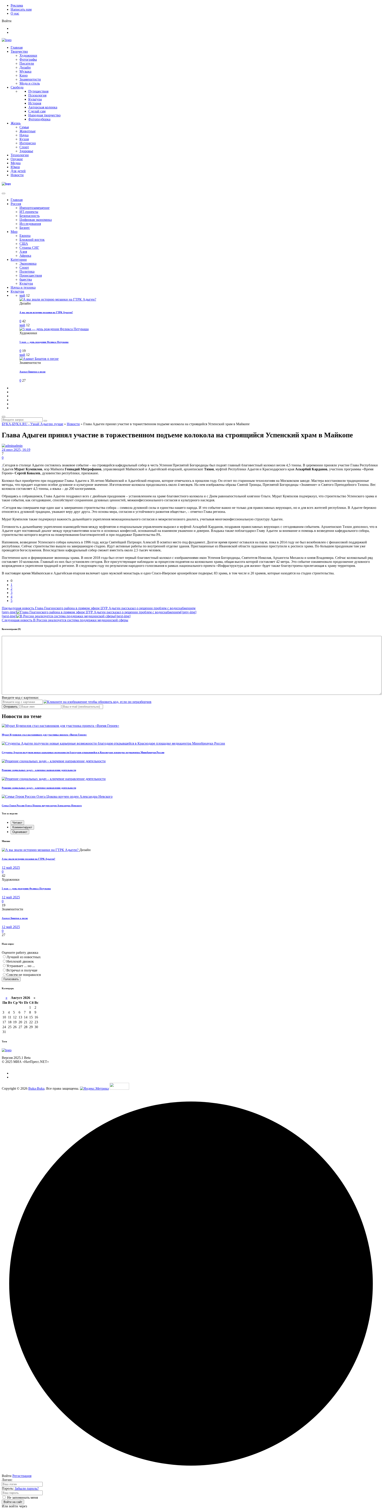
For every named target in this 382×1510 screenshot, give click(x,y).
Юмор (15, 167)
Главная (17, 47)
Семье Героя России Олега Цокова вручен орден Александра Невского (42, 805)
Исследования (30, 224)
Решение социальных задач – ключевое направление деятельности (39, 770)
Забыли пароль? (27, 1488)
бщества (25, 279)
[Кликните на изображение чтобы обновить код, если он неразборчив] (97, 702)
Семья (24, 127)
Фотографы (28, 59)
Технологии (20, 155)
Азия (23, 251)
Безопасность (29, 216)
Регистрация (21, 1476)
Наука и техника (23, 287)
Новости (17, 175)
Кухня (24, 139)
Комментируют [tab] (22, 827)
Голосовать (11, 979)
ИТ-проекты (28, 212)
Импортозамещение (34, 208)
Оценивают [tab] (19, 832)
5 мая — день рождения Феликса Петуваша (44, 342)
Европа (25, 236)
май (22, 295)
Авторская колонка (42, 107)
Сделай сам (37, 111)
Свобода (17, 87)
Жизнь (16, 123)
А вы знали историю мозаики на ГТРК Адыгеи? (46, 312)
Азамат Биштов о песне (32, 371)
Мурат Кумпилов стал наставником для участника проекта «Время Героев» (44, 734)
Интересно (27, 143)
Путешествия (38, 91)
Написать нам (21, 9)
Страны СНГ (29, 247)
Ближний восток (32, 239)
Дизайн (25, 67)
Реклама (17, 5)
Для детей (18, 171)
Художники (28, 55)
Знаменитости (30, 79)
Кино (23, 75)
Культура (35, 99)
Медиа (16, 163)
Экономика (27, 263)
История (34, 103)
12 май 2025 (11, 867)
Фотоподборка (39, 119)
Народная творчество (44, 115)
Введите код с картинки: (20, 697)
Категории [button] (19, 259)
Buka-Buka (36, 1088)
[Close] (3, 193)
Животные (27, 131)
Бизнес (24, 228)
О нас (15, 13)
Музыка (25, 71)
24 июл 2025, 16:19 (16, 450)
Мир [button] (14, 232)
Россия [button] (16, 204)
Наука (24, 135)
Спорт (24, 147)
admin (18, 446)
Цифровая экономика (35, 220)
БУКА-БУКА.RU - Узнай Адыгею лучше (32, 424)
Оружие (17, 159)
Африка (25, 255)
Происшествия (30, 275)
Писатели (26, 63)
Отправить (11, 706)
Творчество (19, 51)
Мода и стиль (29, 83)
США (23, 243)
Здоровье (26, 151)
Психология (37, 95)
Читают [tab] (17, 822)
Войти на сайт (13, 1502)
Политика (26, 271)
